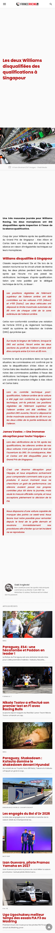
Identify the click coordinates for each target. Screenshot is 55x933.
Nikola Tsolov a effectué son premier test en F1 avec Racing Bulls (26, 705)
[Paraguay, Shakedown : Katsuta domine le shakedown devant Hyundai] (27, 735)
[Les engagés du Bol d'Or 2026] (27, 791)
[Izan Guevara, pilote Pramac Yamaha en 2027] (27, 840)
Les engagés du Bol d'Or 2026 (26, 813)
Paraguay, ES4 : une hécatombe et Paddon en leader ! (24, 650)
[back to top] (49, 927)
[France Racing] (27, 4)
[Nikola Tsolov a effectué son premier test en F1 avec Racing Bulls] (27, 680)
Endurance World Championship (18, 807)
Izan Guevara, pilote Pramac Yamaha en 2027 (26, 864)
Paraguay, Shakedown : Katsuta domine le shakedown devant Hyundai (26, 761)
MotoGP (6, 856)
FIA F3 (5, 909)
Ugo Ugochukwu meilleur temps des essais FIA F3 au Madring (24, 917)
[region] (27, 30)
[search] (50, 4)
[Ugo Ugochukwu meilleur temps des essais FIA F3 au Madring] (27, 892)
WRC (5, 641)
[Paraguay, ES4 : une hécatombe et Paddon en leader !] (27, 624)
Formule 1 (7, 696)
